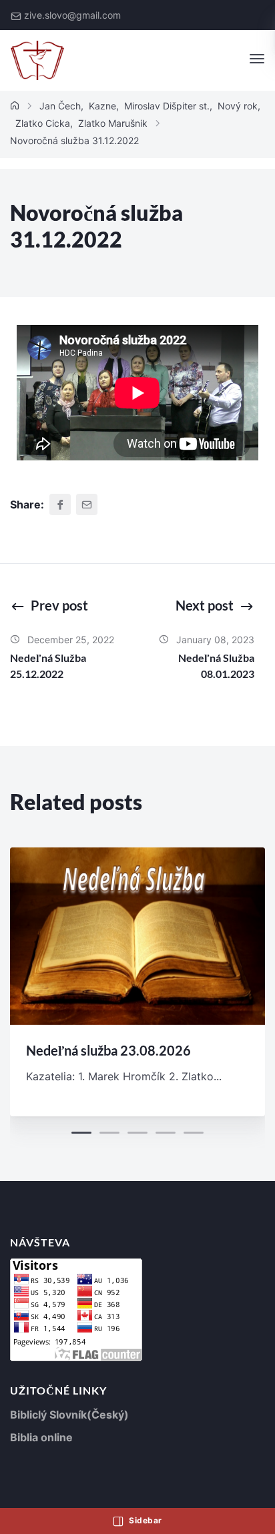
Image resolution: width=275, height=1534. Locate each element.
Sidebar (144, 1520)
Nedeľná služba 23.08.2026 (108, 1050)
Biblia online (41, 1437)
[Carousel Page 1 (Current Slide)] (81, 1133)
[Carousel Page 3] (137, 1133)
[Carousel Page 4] (166, 1133)
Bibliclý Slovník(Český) (69, 1414)
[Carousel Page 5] (194, 1133)
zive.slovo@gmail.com (72, 15)
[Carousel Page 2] (109, 1133)
